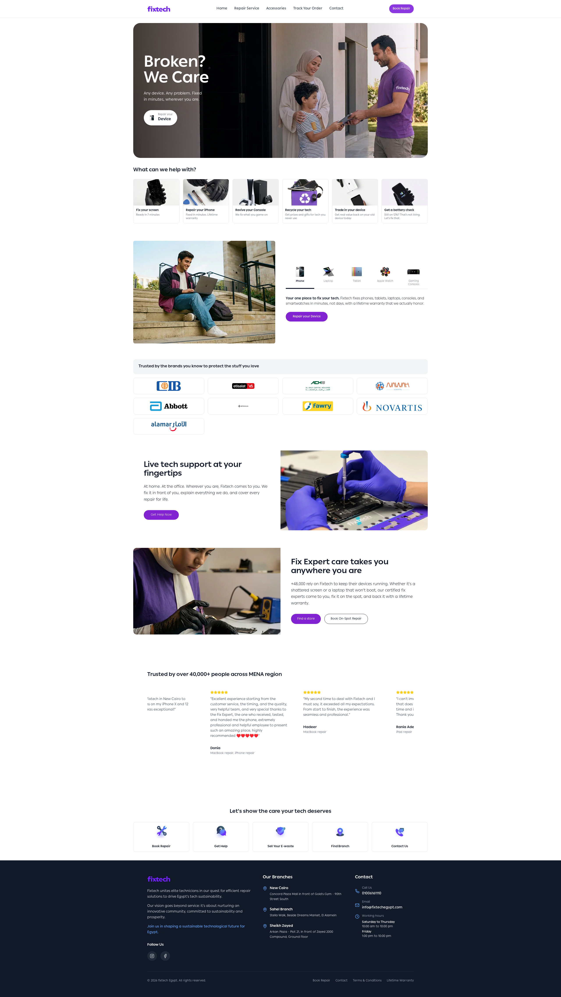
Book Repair (401, 8)
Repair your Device (307, 316)
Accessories (276, 8)
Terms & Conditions (367, 981)
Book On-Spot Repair (346, 618)
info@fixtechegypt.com (382, 908)
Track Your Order (307, 8)
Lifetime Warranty (400, 981)
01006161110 (371, 894)
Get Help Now (161, 515)
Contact (336, 8)
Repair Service (246, 8)
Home (222, 8)
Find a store (306, 618)
